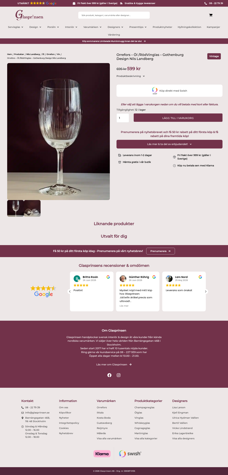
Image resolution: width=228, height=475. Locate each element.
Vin (58, 54)
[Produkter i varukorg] (192, 15)
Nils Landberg (33, 54)
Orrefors (51, 54)
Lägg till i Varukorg (178, 118)
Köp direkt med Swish (173, 90)
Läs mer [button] (124, 305)
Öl (43, 54)
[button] (36, 3)
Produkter (19, 54)
